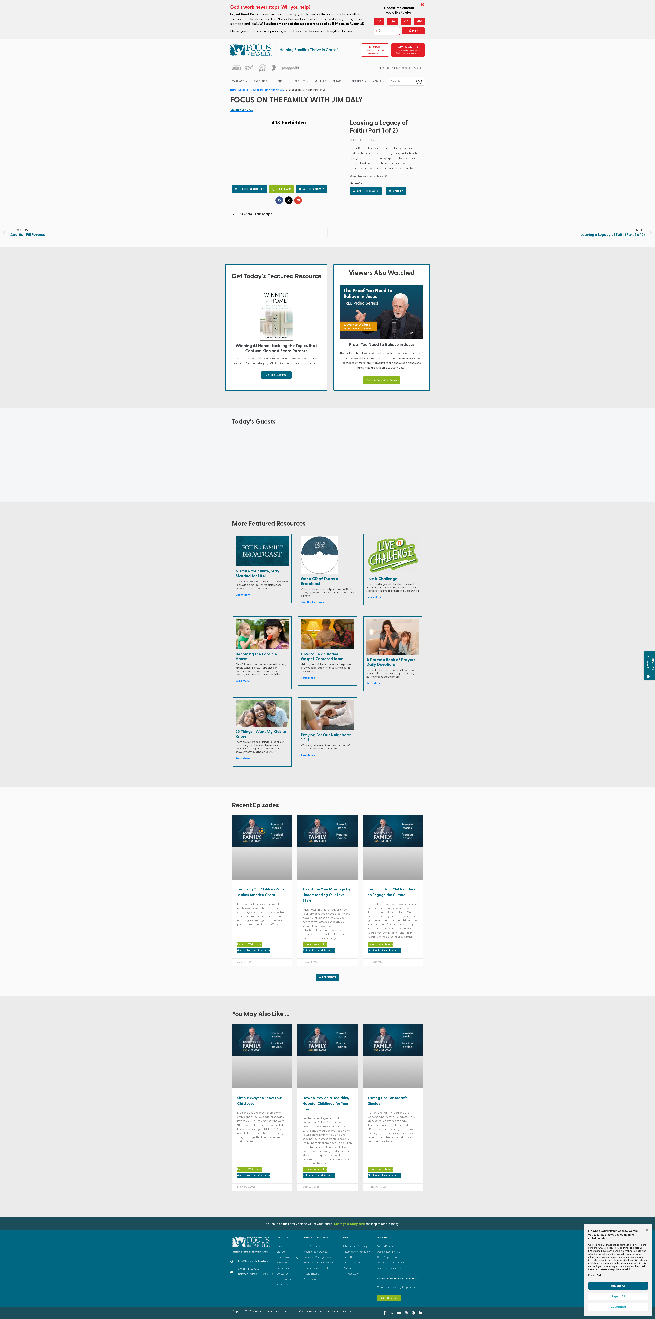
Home (233, 89)
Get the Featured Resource (253, 950)
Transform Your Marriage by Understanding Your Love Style (326, 894)
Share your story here (349, 1224)
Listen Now (243, 594)
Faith (281, 81)
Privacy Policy (307, 1311)
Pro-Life (300, 81)
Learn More (373, 597)
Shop (346, 1237)
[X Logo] (392, 1313)
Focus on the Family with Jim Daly (267, 89)
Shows (337, 81)
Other (413, 30)
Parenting (260, 81)
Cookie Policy (326, 1311)
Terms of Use (288, 1311)
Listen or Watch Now (249, 944)
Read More (243, 681)
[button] (279, 200)
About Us (283, 1237)
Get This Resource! (276, 375)
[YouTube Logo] (399, 1313)
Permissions (344, 1311)
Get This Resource (312, 602)
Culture (320, 81)
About (377, 81)
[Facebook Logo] (384, 1313)
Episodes (243, 89)
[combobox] (401, 81)
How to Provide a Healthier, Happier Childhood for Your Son (326, 1103)
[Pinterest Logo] (413, 1313)
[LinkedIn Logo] (420, 1313)
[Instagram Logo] (406, 1313)
